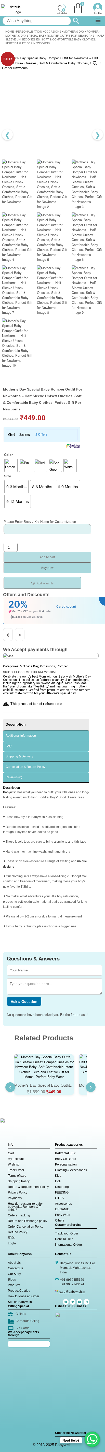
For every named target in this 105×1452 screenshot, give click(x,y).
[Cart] (78, 8)
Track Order (16, 1170)
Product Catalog (19, 1290)
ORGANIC (62, 1209)
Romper (92, 31)
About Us (14, 1262)
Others (59, 1220)
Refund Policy (17, 1232)
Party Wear (62, 1215)
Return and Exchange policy (27, 1221)
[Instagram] (86, 1302)
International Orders (69, 1244)
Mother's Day (73, 31)
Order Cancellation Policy (25, 1226)
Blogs (12, 1279)
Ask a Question (24, 1001)
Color (8, 454)
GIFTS (59, 1198)
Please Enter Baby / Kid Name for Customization (40, 521)
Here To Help (64, 1239)
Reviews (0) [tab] (14, 777)
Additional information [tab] (21, 735)
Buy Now (47, 568)
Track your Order (66, 1233)
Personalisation (29, 31)
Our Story (14, 1274)
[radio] (11, 465)
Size (7, 475)
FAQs (11, 1238)
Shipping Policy (19, 1181)
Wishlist (13, 1164)
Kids (58, 1175)
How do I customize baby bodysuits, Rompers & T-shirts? (25, 1207)
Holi (58, 1181)
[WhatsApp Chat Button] (92, 1439)
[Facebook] (66, 1302)
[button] (98, 21)
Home (9, 31)
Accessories (63, 1203)
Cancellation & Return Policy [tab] (25, 767)
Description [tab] (16, 724)
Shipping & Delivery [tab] (19, 756)
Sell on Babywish (20, 1302)
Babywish (10, 792)
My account (16, 1159)
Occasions (52, 31)
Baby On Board (65, 1159)
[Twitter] (72, 1302)
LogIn (12, 1243)
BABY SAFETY (65, 1153)
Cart (11, 1153)
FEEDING (62, 1192)
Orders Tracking (19, 1215)
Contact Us (15, 1268)
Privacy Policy (17, 1192)
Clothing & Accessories (71, 1170)
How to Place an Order (23, 1296)
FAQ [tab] (8, 746)
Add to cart (47, 557)
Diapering (62, 1187)
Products (14, 1285)
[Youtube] (79, 1302)
